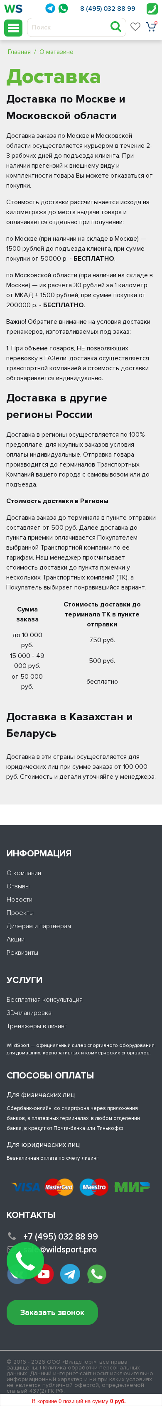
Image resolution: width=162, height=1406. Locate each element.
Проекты (20, 913)
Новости (19, 899)
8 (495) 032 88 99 (107, 9)
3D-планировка (29, 1013)
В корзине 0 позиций (79, 1401)
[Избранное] (135, 27)
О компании (24, 873)
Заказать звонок (52, 1313)
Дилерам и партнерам (39, 926)
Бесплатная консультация (45, 999)
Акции (16, 939)
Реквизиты (22, 953)
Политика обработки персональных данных (73, 1370)
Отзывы (18, 886)
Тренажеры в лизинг (37, 1026)
